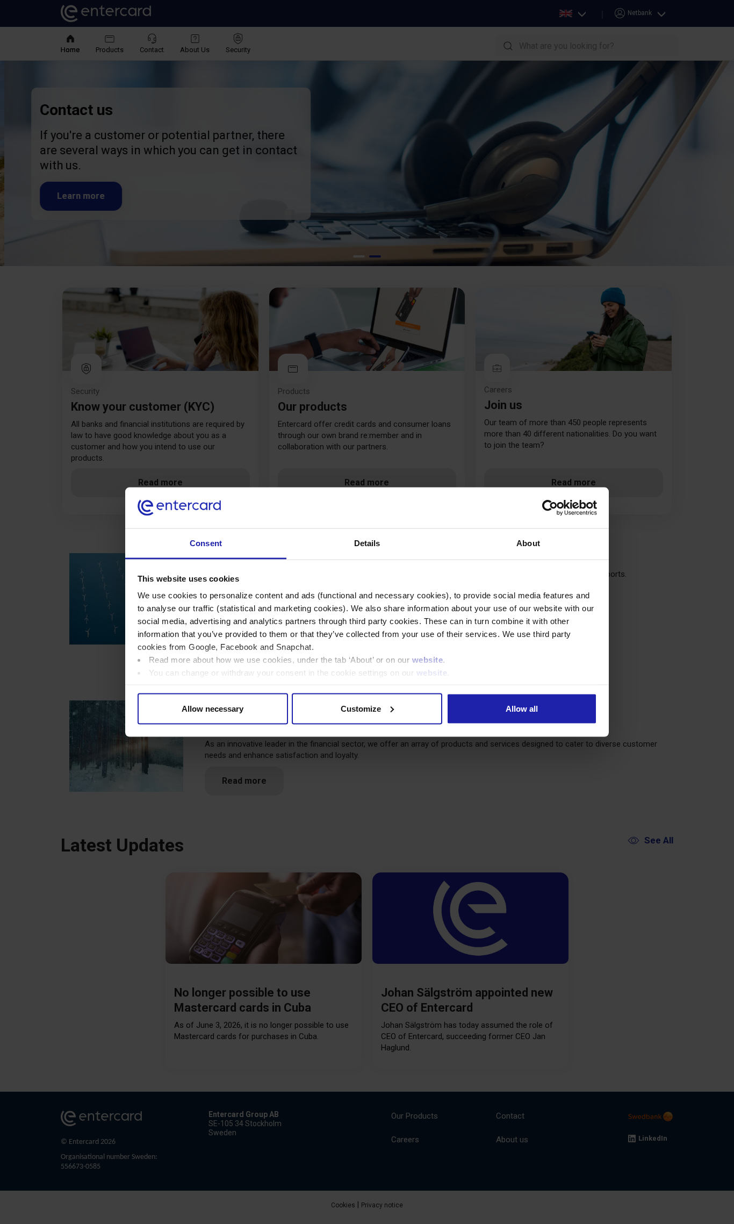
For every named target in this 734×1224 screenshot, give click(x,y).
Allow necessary (212, 708)
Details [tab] (367, 543)
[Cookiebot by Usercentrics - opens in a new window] (550, 508)
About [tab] (528, 543)
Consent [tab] (206, 543)
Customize (361, 708)
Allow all (522, 708)
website (427, 659)
